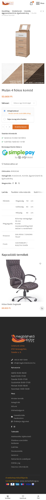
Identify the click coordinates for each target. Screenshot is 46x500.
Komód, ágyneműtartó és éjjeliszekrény (16, 12)
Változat (5, 103)
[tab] (4, 192)
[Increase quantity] (9, 127)
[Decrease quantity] (3, 127)
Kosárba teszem (21, 127)
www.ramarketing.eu (29, 481)
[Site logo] (8, 3)
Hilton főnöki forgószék (11, 304)
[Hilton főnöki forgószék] (23, 281)
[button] (42, 308)
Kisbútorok (17, 11)
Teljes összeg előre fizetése (16, 119)
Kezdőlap (6, 11)
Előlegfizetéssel (13, 111)
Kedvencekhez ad (11, 164)
